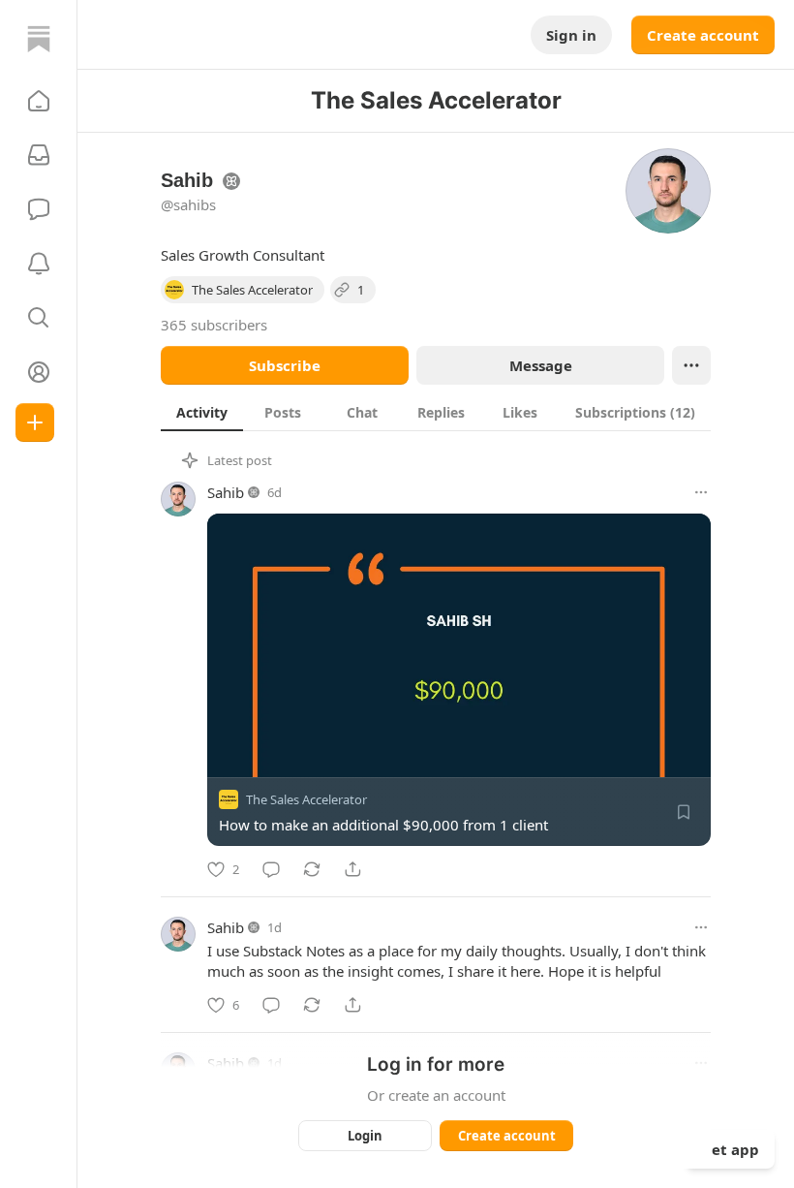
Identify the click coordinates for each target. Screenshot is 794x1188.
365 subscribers (214, 324)
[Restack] (311, 869)
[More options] (701, 492)
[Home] (38, 39)
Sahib (225, 492)
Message (540, 365)
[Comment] (271, 869)
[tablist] (436, 411)
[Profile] (38, 372)
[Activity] (38, 263)
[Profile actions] (691, 365)
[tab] (202, 411)
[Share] (352, 869)
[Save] (683, 812)
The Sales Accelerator (306, 799)
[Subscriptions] (38, 155)
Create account (703, 35)
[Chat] (38, 209)
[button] (38, 101)
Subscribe (285, 365)
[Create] (34, 422)
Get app (730, 1149)
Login (365, 1135)
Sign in (571, 35)
